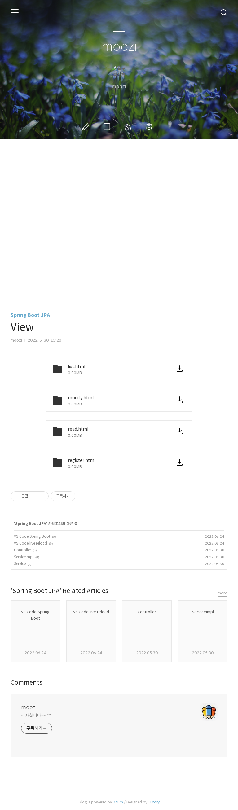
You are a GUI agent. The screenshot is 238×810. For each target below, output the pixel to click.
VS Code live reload (30, 543)
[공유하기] (34, 496)
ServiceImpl (23, 556)
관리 (150, 126)
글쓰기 (87, 126)
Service (20, 563)
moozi (119, 46)
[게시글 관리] (42, 496)
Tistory (154, 802)
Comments (26, 682)
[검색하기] (224, 12)
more (222, 593)
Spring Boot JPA (30, 315)
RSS (129, 126)
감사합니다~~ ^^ (36, 715)
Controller (22, 550)
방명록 (108, 126)
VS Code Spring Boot (32, 536)
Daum (118, 802)
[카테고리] (14, 12)
